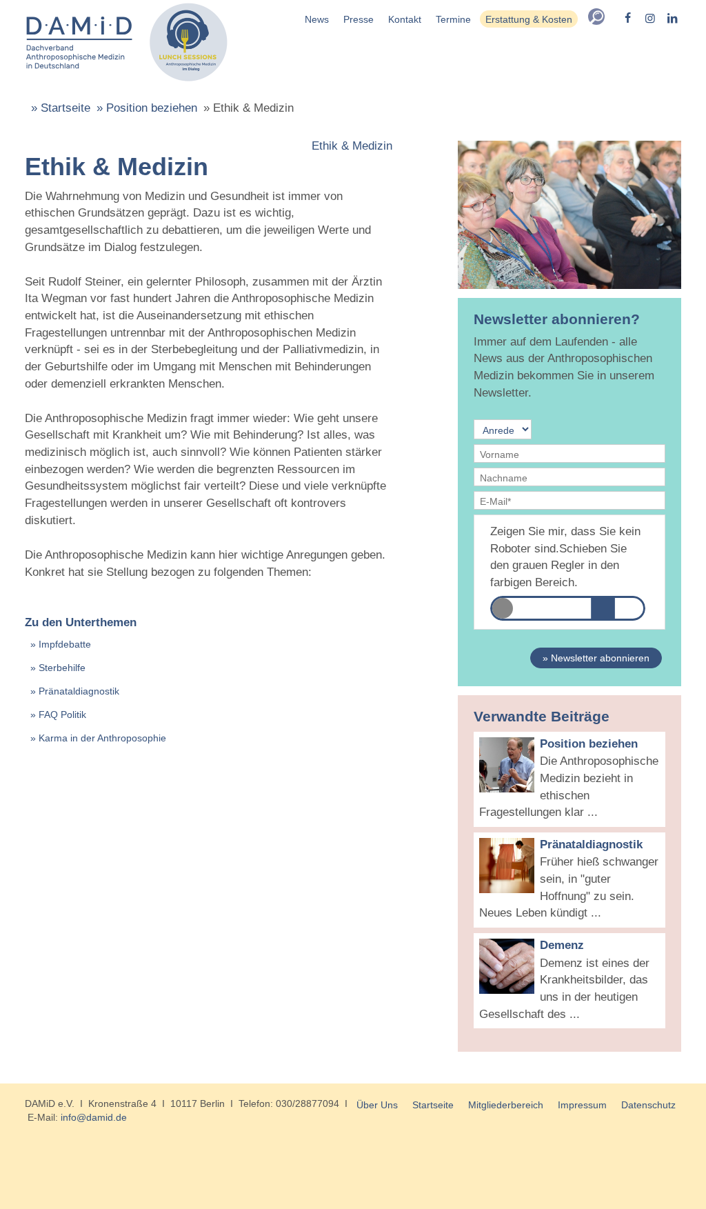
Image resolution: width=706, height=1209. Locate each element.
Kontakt (404, 19)
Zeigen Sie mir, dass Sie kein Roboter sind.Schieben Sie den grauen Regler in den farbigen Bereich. (565, 557)
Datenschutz (648, 1104)
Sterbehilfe (62, 667)
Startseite (433, 1104)
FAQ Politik (62, 714)
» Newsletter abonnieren (596, 657)
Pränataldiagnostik (79, 691)
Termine (453, 19)
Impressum (582, 1104)
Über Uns (377, 1104)
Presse (358, 19)
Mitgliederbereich (505, 1104)
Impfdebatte (65, 644)
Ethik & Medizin (352, 145)
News (317, 19)
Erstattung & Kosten (528, 19)
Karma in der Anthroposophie (102, 737)
